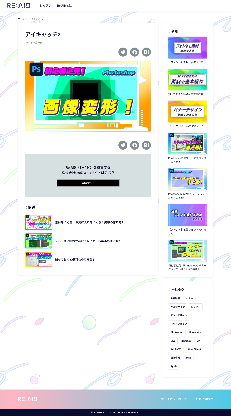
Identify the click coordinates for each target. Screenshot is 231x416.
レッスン (45, 5)
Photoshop (177, 332)
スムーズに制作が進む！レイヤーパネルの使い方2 (87, 241)
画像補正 (186, 340)
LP (198, 340)
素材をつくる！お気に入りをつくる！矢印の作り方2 (89, 222)
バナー (189, 298)
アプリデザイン (179, 315)
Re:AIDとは (64, 5)
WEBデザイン (178, 307)
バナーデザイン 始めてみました (186, 126)
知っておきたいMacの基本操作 (185, 94)
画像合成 (175, 357)
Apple (174, 366)
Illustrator (195, 332)
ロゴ (173, 340)
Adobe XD (176, 349)
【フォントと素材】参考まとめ (186, 62)
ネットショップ (179, 323)
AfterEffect (194, 349)
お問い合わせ (204, 399)
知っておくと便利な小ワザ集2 (74, 259)
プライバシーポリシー (175, 399)
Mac (188, 357)
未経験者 (175, 298)
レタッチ (195, 307)
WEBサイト (88, 182)
